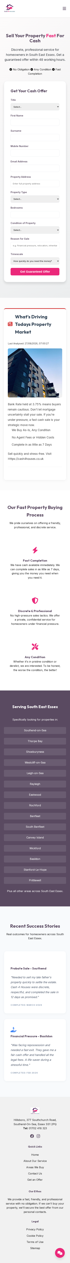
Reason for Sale (20, 238)
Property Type (19, 192)
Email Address (19, 161)
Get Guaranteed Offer (35, 271)
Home (35, 1154)
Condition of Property (23, 223)
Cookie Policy (35, 1235)
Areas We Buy (35, 1167)
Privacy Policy (35, 1229)
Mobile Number (19, 146)
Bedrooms (17, 207)
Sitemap (35, 1248)
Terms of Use (35, 1242)
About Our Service (35, 1161)
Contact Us (35, 1173)
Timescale (17, 254)
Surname (16, 130)
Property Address (21, 176)
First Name (17, 115)
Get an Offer (35, 1179)
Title (13, 99)
